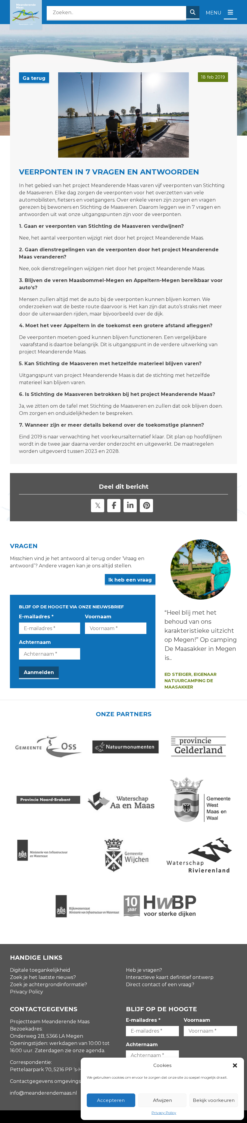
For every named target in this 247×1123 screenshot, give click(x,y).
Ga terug (34, 78)
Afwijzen (162, 1100)
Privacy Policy (164, 1112)
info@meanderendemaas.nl (43, 1093)
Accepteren (111, 1100)
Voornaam (98, 617)
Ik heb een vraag (130, 580)
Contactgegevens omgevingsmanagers (57, 1081)
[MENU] (230, 13)
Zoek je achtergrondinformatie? (48, 984)
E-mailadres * (36, 617)
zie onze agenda (84, 1050)
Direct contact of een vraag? (160, 984)
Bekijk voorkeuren (214, 1100)
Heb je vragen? (144, 970)
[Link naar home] (26, 15)
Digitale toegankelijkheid (40, 970)
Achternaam (35, 642)
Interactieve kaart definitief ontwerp (170, 977)
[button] (235, 1065)
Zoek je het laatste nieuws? (43, 977)
